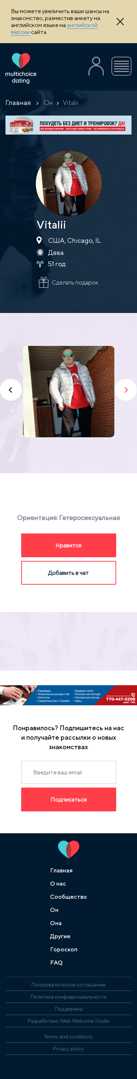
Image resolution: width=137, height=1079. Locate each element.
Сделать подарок (75, 282)
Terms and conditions (68, 1037)
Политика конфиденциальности (68, 997)
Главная (18, 102)
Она (56, 923)
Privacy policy (68, 1049)
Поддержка (69, 1009)
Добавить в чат (68, 572)
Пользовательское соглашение (68, 985)
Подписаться (69, 799)
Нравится (68, 545)
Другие (60, 936)
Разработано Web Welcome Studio (69, 1021)
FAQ (56, 962)
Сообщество (68, 896)
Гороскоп (63, 949)
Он (48, 102)
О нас (58, 883)
